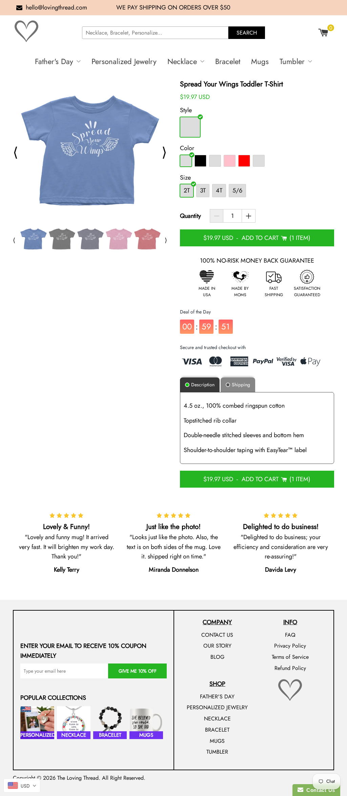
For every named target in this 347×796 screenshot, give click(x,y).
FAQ (290, 635)
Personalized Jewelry (124, 61)
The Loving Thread (78, 778)
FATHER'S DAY (217, 696)
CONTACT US (217, 635)
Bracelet (227, 61)
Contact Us (319, 790)
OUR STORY (217, 646)
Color (187, 148)
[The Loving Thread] (45, 31)
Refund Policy (290, 668)
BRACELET (217, 730)
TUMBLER (217, 752)
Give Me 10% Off (138, 671)
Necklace (182, 61)
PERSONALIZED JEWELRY (217, 707)
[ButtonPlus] (249, 216)
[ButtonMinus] (217, 216)
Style (186, 110)
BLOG (217, 657)
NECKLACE (217, 718)
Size (185, 177)
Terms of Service (290, 657)
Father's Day (54, 61)
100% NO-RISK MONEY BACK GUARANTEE (257, 260)
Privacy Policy (290, 646)
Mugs (260, 61)
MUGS (217, 741)
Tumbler (292, 61)
